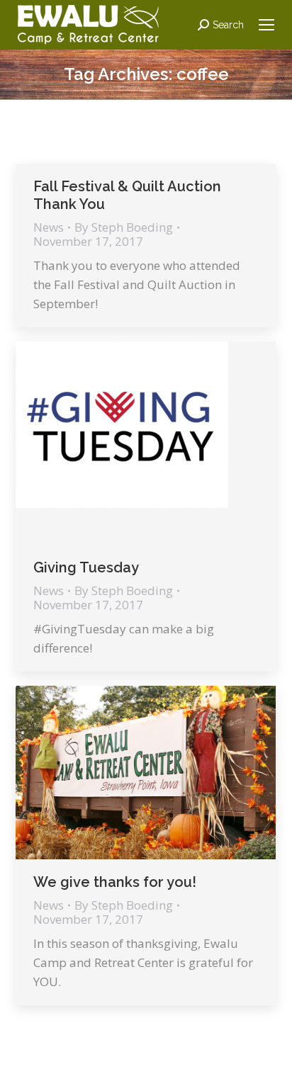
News (48, 227)
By (123, 227)
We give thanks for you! (114, 881)
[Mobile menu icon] (266, 24)
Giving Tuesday (86, 567)
